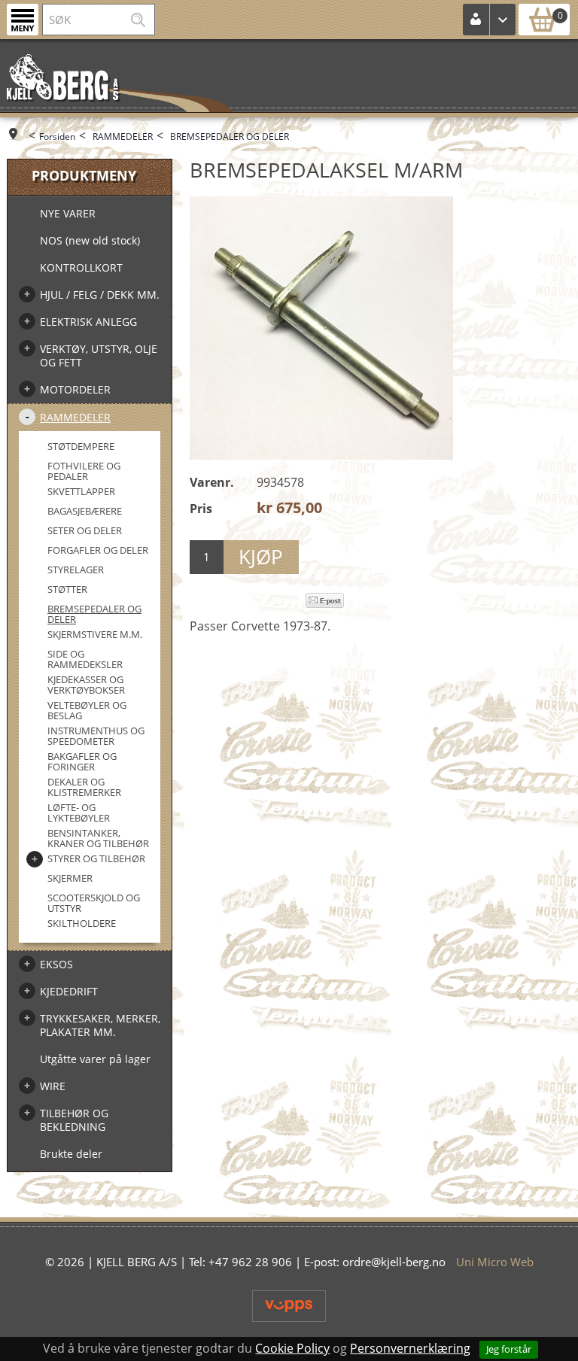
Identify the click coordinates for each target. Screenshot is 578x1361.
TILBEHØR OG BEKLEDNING (74, 1120)
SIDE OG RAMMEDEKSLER (85, 659)
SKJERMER (70, 878)
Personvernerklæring (410, 1348)
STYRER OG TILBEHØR (96, 858)
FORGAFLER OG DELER (97, 550)
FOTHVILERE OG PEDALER (83, 471)
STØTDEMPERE (80, 446)
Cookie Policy (292, 1348)
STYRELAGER (75, 569)
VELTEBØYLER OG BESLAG (86, 710)
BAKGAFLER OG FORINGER (82, 761)
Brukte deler (71, 1154)
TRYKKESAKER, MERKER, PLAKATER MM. (100, 1025)
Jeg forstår (508, 1349)
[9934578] (321, 328)
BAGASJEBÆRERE (84, 511)
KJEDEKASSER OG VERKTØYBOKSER (86, 685)
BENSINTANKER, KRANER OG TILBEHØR (98, 838)
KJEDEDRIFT (69, 991)
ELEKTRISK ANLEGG (88, 321)
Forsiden (57, 136)
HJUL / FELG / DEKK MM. (100, 294)
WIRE (52, 1086)
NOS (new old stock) (90, 240)
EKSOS (56, 964)
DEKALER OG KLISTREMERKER (84, 787)
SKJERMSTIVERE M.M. (94, 634)
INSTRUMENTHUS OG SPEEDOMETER (95, 736)
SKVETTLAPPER (81, 491)
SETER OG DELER (84, 530)
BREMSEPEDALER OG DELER (229, 136)
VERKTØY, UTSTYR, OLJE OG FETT (98, 355)
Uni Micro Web (495, 1261)
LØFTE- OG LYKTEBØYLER (78, 812)
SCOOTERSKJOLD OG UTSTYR (93, 903)
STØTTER (67, 589)
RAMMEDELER (123, 136)
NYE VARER (68, 213)
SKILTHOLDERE (81, 923)
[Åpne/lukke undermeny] (27, 294)
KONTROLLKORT (81, 267)
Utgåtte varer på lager (95, 1059)
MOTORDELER (75, 389)
